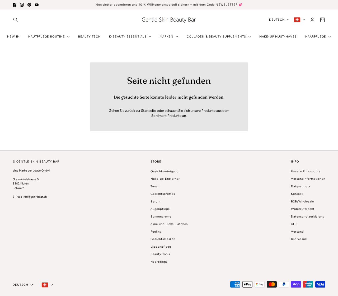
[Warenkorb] (322, 19)
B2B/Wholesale (302, 201)
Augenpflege (160, 209)
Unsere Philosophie (306, 171)
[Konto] (312, 19)
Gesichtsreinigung (165, 171)
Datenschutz (300, 186)
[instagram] (22, 5)
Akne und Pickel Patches (169, 224)
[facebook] (14, 5)
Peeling (156, 231)
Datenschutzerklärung (308, 216)
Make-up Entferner (165, 179)
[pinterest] (29, 5)
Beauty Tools (160, 254)
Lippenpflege (161, 246)
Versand (297, 231)
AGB (294, 224)
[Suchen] (15, 19)
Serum (155, 201)
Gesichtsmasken (163, 239)
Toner (155, 186)
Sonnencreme (161, 216)
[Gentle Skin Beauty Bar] (169, 20)
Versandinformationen (308, 179)
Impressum (299, 239)
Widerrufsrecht (302, 209)
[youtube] (37, 5)
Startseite (148, 111)
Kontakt (297, 194)
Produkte (174, 116)
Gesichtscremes (163, 194)
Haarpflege (159, 261)
